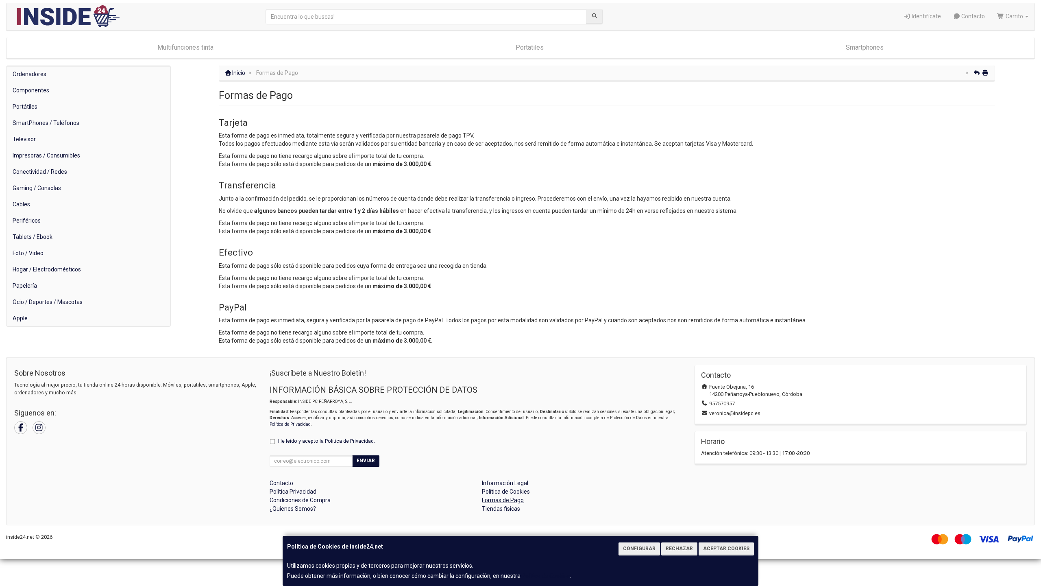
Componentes (31, 90)
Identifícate (925, 16)
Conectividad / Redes (40, 171)
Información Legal (505, 483)
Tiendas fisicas (501, 508)
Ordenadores (29, 74)
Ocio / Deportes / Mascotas (48, 302)
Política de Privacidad (290, 424)
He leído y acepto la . (326, 441)
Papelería (25, 285)
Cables (21, 204)
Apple (20, 318)
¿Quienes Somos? (293, 508)
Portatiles (530, 47)
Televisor (24, 139)
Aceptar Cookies (726, 548)
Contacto (972, 16)
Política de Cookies (546, 576)
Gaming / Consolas (37, 188)
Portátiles (25, 106)
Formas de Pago (503, 500)
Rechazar (679, 548)
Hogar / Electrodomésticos (47, 269)
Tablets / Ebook (32, 237)
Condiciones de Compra (300, 500)
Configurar (639, 548)
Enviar (366, 461)
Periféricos (27, 220)
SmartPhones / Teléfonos (46, 123)
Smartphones (865, 47)
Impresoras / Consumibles (46, 155)
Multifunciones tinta (185, 47)
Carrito (1014, 16)
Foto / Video (28, 253)
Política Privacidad (293, 491)
